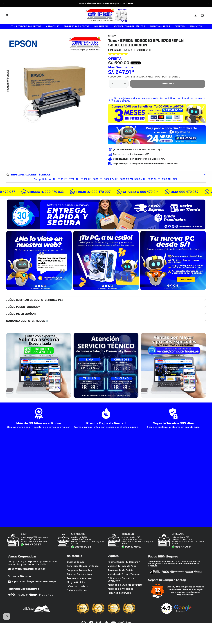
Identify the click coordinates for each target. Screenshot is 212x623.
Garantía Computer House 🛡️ (27, 320)
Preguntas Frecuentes (79, 570)
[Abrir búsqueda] (7, 15)
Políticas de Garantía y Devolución (121, 579)
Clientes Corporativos (79, 574)
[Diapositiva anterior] (3, 3)
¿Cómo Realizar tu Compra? (124, 562)
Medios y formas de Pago (122, 566)
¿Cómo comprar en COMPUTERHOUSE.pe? (34, 299)
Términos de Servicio (119, 592)
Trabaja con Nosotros (79, 578)
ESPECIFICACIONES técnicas (31, 174)
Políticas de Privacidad (120, 588)
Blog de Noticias (76, 582)
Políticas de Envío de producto (125, 584)
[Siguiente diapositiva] (208, 3)
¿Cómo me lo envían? (21, 313)
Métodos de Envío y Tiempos (124, 574)
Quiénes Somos (75, 562)
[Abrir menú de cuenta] (195, 15)
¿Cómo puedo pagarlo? (23, 306)
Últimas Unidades (77, 590)
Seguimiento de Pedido (120, 570)
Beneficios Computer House (83, 566)
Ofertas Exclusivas (77, 586)
